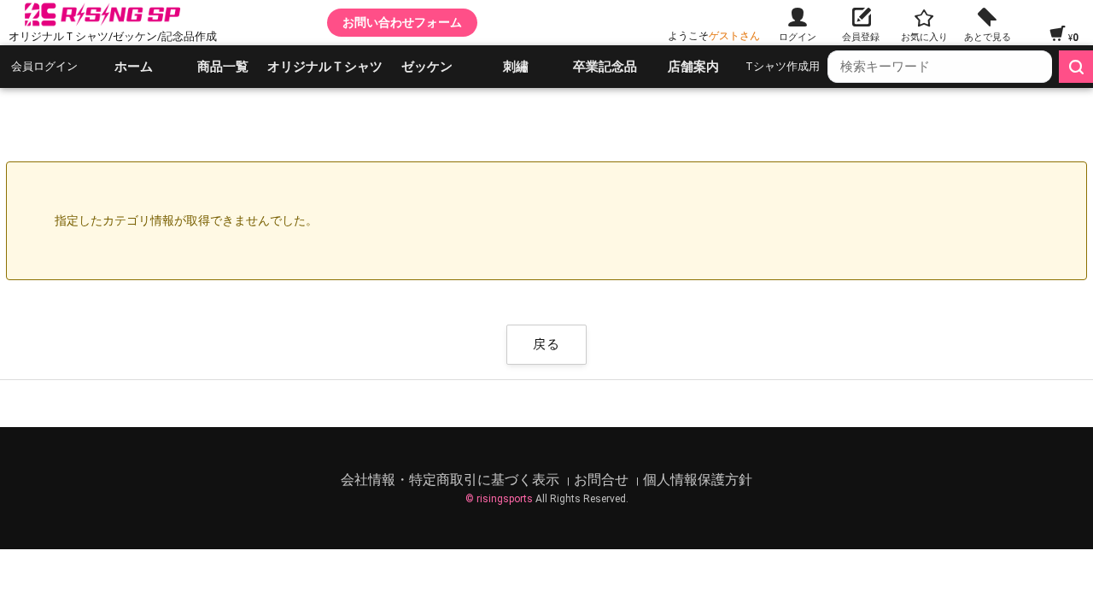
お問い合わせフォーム (402, 22)
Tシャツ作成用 (782, 66)
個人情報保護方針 (697, 480)
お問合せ (603, 480)
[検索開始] (1076, 66)
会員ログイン (44, 66)
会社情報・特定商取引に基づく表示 (452, 480)
